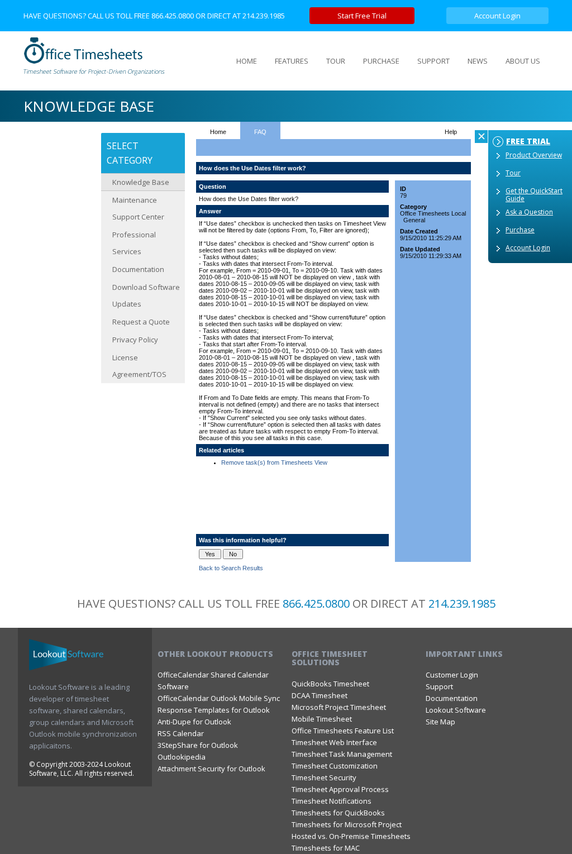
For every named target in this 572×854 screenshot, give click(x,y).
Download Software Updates (146, 295)
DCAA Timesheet (319, 695)
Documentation (138, 269)
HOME (246, 61)
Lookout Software (456, 710)
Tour (513, 173)
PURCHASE (381, 61)
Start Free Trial (362, 16)
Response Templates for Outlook (214, 710)
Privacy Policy (135, 340)
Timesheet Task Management (342, 754)
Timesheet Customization (335, 766)
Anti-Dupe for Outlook (194, 722)
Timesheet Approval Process (340, 789)
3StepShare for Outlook (198, 745)
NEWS (478, 61)
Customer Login (452, 675)
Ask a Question (529, 212)
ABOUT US (523, 61)
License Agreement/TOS (139, 365)
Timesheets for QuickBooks (338, 813)
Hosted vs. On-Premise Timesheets (351, 836)
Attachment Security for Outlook (211, 769)
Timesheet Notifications (331, 801)
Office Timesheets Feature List (343, 731)
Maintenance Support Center (138, 208)
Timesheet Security (324, 777)
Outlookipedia (182, 757)
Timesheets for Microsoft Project (347, 824)
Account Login (497, 16)
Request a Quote (141, 322)
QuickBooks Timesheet (330, 684)
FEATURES (291, 61)
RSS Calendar (181, 733)
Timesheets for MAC (326, 848)
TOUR (335, 61)
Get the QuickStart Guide (534, 194)
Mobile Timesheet (322, 719)
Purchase (520, 230)
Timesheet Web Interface (334, 742)
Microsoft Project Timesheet (339, 707)
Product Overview (534, 155)
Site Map (440, 722)
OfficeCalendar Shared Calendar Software (213, 680)
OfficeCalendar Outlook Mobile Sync (219, 698)
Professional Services (134, 243)
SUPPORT (433, 61)
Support (439, 686)
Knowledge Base (140, 182)
